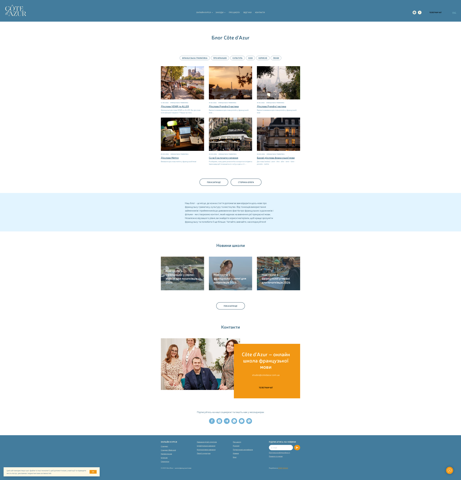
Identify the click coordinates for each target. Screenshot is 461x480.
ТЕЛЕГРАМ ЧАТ (435, 12)
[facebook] (420, 12)
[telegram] (227, 421)
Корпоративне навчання (206, 449)
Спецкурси (165, 461)
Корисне (262, 58)
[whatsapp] (234, 421)
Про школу (234, 12)
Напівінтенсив (166, 454)
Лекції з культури (203, 453)
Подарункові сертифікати (243, 449)
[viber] (249, 421)
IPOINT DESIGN (283, 468)
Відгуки (247, 12)
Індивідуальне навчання (206, 446)
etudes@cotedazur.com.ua (265, 374)
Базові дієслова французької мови (276, 157)
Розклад (236, 446)
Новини (236, 453)
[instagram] (414, 12)
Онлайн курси (203, 12)
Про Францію (220, 58)
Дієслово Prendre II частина (224, 106)
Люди (276, 58)
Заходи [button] (219, 12)
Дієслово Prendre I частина (271, 106)
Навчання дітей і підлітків (207, 442)
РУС (454, 12)
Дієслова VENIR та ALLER (175, 106)
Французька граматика (194, 58)
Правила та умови (276, 456)
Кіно (250, 58)
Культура (238, 58)
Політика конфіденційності (279, 452)
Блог (235, 457)
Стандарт (164, 446)
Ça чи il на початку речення (223, 157)
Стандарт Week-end (168, 450)
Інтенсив (164, 457)
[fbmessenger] (242, 421)
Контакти (260, 12)
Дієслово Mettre (170, 157)
